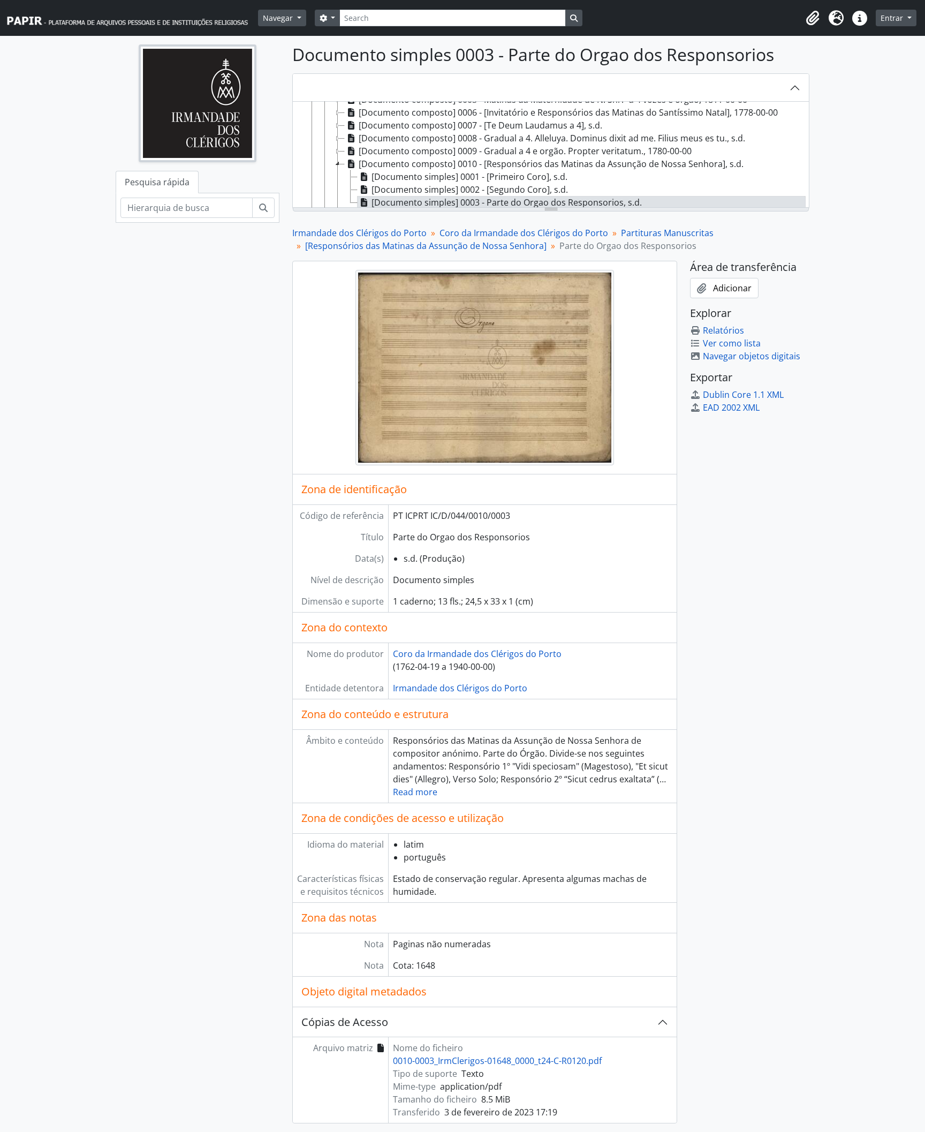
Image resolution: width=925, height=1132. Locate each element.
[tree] (551, 155)
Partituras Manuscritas (667, 233)
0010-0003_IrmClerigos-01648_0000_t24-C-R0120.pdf (497, 1061)
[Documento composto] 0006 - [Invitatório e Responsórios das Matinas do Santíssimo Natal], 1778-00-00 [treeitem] (568, 112)
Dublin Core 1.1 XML (743, 395)
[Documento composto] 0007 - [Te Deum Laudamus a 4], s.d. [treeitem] (480, 125)
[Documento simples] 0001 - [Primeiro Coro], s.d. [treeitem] (469, 177)
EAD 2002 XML (731, 407)
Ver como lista (732, 343)
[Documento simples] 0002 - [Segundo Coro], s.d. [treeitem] (469, 189)
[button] (812, 18)
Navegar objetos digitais (751, 356)
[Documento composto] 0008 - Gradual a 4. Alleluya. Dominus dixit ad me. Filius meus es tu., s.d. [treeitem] (552, 138)
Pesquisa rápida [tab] (157, 182)
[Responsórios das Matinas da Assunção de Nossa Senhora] (426, 246)
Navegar (279, 18)
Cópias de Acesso (344, 1022)
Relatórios (723, 330)
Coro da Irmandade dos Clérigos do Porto (523, 233)
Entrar (893, 18)
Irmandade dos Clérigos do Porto (359, 233)
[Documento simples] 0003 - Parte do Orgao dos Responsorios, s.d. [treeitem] (506, 202)
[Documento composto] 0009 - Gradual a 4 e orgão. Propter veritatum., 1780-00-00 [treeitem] (525, 151)
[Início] (132, 18)
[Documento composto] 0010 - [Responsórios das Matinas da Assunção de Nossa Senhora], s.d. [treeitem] (551, 164)
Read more (415, 792)
